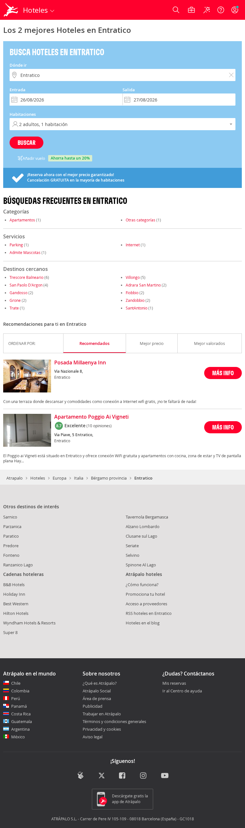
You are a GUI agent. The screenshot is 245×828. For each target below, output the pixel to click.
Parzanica (12, 526)
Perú (15, 698)
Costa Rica (21, 714)
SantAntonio (136, 307)
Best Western (15, 604)
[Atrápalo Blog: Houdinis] (80, 775)
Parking (16, 244)
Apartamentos (22, 219)
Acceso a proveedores (146, 604)
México (18, 737)
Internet (133, 244)
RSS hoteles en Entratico (149, 613)
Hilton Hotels (15, 613)
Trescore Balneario (26, 277)
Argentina (20, 729)
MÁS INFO (223, 373)
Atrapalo (14, 478)
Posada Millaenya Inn (80, 363)
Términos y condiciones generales (114, 721)
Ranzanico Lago (18, 565)
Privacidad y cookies (102, 729)
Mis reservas (174, 683)
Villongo (133, 277)
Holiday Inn (14, 594)
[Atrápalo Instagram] (143, 776)
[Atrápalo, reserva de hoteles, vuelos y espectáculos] (11, 10)
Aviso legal (92, 737)
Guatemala (21, 721)
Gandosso (18, 292)
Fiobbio (132, 292)
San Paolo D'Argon (26, 284)
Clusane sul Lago (141, 536)
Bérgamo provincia (109, 478)
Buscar (26, 142)
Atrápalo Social (97, 691)
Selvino (132, 555)
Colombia (20, 691)
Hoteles (37, 478)
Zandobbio (135, 300)
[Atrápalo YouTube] (164, 776)
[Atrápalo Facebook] (122, 776)
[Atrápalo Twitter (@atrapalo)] (101, 776)
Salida (128, 89)
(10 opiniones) (99, 425)
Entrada (18, 89)
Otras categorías (140, 219)
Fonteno (11, 555)
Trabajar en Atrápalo (102, 714)
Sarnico (10, 517)
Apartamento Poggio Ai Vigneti (91, 417)
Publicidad (92, 706)
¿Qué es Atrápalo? (100, 683)
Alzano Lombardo (143, 526)
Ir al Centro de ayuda (182, 691)
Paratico (11, 536)
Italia (78, 478)
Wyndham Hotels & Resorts (29, 623)
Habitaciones (23, 114)
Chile (15, 683)
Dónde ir (18, 65)
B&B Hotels (14, 584)
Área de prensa (97, 698)
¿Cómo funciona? (142, 584)
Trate (14, 307)
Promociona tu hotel (145, 594)
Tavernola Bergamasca (147, 517)
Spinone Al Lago (141, 565)
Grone (15, 300)
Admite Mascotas (25, 252)
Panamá (19, 706)
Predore (11, 545)
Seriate (132, 545)
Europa (59, 478)
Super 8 (10, 632)
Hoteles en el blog (143, 623)
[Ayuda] (221, 10)
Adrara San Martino (143, 284)
